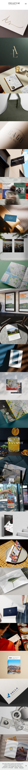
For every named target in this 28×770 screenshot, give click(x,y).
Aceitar (16, 767)
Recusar (21, 767)
